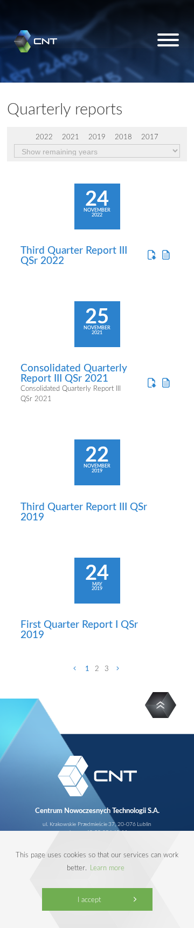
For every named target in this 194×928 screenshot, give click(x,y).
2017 (149, 136)
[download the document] (151, 255)
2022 (44, 136)
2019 (97, 136)
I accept (89, 899)
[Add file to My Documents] (166, 255)
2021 (70, 136)
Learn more (107, 867)
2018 (123, 136)
